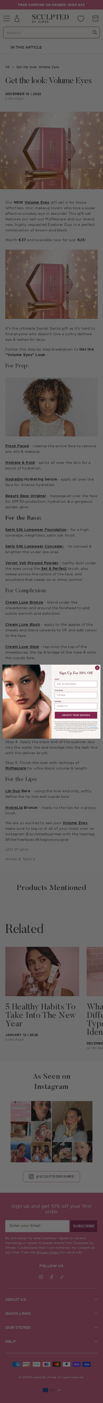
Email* (57, 679)
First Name (59, 690)
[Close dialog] (97, 667)
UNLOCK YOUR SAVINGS (76, 715)
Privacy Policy (93, 726)
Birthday (58, 701)
